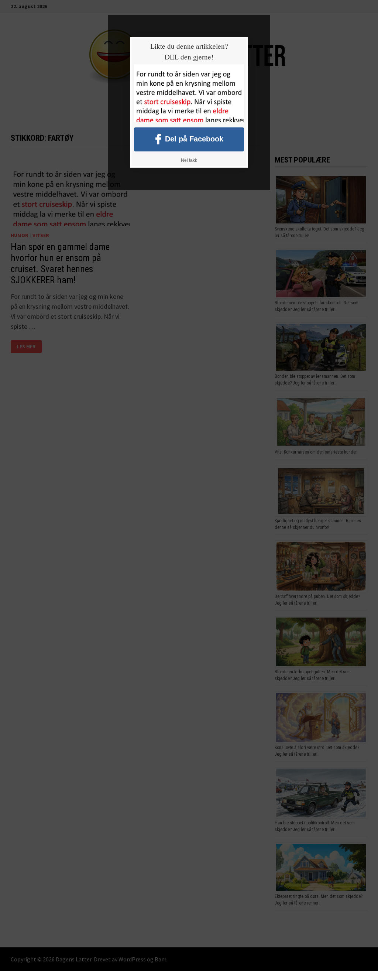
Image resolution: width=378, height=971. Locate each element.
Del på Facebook (194, 138)
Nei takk (189, 160)
